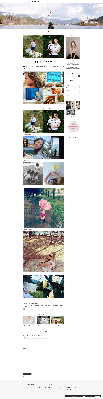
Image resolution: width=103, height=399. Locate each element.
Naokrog (42, 31)
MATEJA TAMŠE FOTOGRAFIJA (35, 1)
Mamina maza (33, 186)
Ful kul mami (26, 134)
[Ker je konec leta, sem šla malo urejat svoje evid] (73, 108)
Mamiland (34, 105)
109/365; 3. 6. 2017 (55, 325)
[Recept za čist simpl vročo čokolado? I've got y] (78, 103)
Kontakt (24, 1)
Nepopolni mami (39, 108)
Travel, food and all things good (37, 69)
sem (51, 305)
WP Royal (29, 397)
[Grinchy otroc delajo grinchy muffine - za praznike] (68, 103)
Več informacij (92, 396)
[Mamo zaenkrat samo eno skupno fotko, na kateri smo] (78, 108)
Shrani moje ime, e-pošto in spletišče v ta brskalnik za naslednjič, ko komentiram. (37, 354)
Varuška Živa (26, 160)
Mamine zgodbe (34, 31)
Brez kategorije (69, 82)
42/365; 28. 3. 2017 (26, 325)
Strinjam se (97, 396)
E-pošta (24, 343)
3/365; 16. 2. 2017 (40, 325)
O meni (28, 1)
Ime (24, 337)
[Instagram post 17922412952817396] (68, 112)
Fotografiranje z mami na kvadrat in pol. (36, 306)
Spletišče (24, 348)
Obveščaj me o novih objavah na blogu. (31, 376)
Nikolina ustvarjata (54, 108)
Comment (24, 357)
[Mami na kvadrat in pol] (51, 13)
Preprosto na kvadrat (60, 31)
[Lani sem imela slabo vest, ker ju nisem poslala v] (68, 108)
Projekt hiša (50, 31)
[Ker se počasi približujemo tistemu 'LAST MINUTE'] (73, 112)
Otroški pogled (71, 31)
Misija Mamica (29, 229)
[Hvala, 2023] (73, 103)
